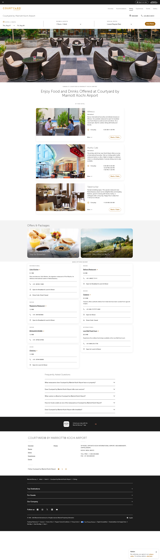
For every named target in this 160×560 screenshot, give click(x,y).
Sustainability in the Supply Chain (117, 522)
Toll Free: (90, 454)
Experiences (139, 8)
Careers (42, 522)
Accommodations (121, 8)
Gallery (155, 8)
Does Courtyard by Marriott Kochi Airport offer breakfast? (63, 409)
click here (149, 556)
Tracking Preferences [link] (32, 522)
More (88, 137)
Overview (110, 8)
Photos (56, 445)
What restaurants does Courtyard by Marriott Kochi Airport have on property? (70, 382)
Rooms (30, 449)
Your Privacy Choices (89, 522)
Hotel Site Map (37, 524)
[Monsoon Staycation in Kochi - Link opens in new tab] (107, 243)
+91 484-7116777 (149, 16)
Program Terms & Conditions (62, 522)
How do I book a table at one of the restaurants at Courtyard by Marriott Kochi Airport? (73, 403)
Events (148, 8)
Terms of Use (49, 522)
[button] (141, 2)
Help (44, 524)
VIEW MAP (135, 16)
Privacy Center (75, 522)
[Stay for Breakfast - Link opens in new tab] (53, 243)
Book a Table (115, 137)
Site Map (29, 524)
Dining (131, 8)
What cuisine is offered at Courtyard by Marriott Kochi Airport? (65, 396)
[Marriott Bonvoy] (153, 2)
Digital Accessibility (102, 522)
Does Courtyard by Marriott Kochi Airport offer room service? (64, 389)
